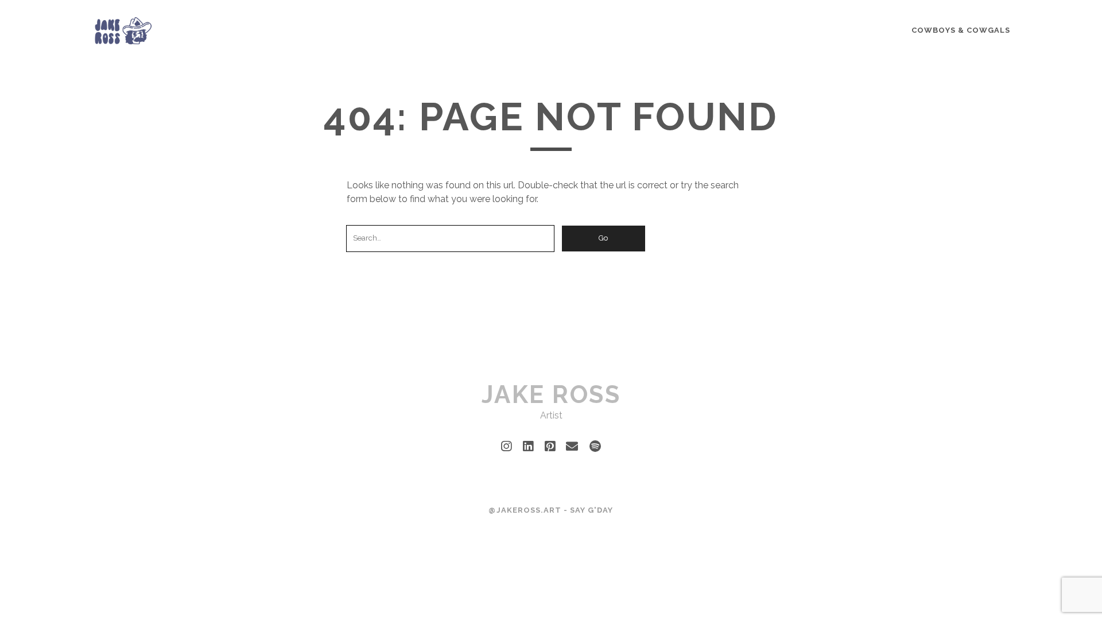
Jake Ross (551, 395)
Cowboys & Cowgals (960, 30)
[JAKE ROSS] (123, 40)
